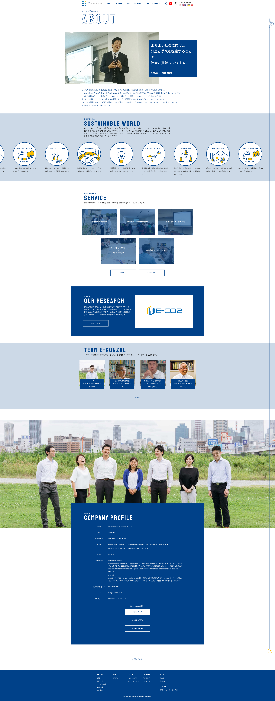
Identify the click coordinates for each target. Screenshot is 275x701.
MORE (137, 398)
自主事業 (100, 687)
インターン (146, 681)
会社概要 (100, 690)
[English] (183, 5)
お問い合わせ (137, 659)
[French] (186, 5)
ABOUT (110, 4)
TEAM (128, 4)
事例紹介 (123, 272)
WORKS (119, 4)
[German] (189, 5)
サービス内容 (101, 684)
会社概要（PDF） (137, 620)
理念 (98, 678)
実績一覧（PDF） (137, 628)
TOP (270, 651)
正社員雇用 (146, 678)
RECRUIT (137, 4)
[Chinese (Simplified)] (192, 5)
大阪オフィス (137, 612)
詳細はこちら (95, 323)
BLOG (146, 4)
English (162, 681)
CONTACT (156, 4)
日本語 (162, 678)
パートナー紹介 (133, 681)
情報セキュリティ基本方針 (169, 690)
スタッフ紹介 (151, 272)
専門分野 (100, 681)
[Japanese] (180, 5)
